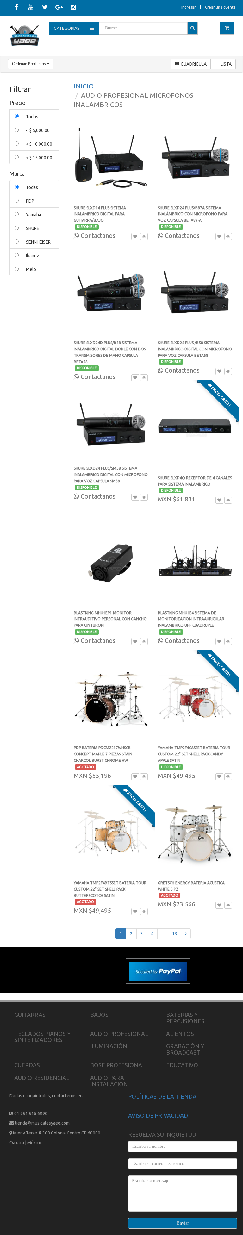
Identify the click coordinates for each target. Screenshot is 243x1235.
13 (174, 933)
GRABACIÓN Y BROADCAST (185, 1049)
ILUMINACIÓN (108, 1046)
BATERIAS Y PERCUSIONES (185, 1017)
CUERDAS (27, 1065)
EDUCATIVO (182, 1065)
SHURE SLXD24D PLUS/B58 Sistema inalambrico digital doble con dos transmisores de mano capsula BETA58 (110, 355)
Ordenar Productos (29, 64)
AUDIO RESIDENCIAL (41, 1078)
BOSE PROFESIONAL (117, 1065)
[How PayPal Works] (158, 970)
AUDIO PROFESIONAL (119, 1033)
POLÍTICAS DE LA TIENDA (162, 1096)
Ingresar (188, 7)
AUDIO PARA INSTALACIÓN (109, 1081)
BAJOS (99, 1014)
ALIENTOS (180, 1033)
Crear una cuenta (220, 7)
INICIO (84, 86)
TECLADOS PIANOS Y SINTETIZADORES (42, 1036)
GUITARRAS (30, 1014)
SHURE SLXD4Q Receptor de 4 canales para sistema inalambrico (195, 484)
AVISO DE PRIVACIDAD (158, 1115)
